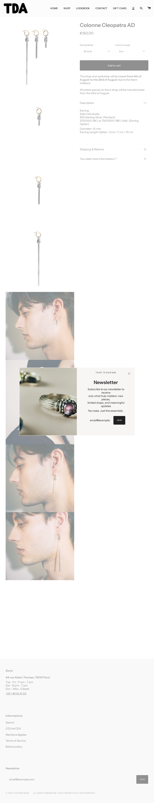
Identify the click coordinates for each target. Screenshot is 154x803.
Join (119, 420)
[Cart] (149, 8)
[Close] (129, 373)
